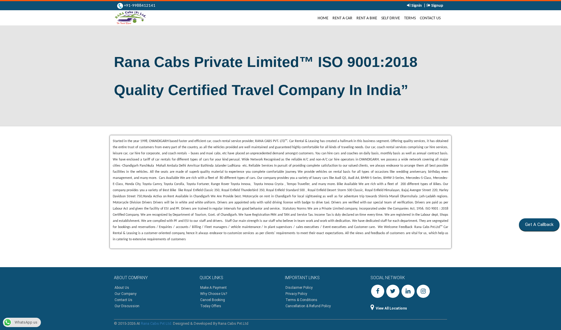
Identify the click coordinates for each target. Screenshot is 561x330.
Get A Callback (537, 224)
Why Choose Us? (213, 294)
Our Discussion (127, 306)
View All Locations (391, 308)
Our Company (125, 294)
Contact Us (430, 18)
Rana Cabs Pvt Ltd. (156, 323)
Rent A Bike (366, 18)
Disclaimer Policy (299, 288)
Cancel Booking (212, 300)
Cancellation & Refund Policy (308, 306)
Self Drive (390, 18)
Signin (417, 6)
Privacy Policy (296, 294)
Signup (436, 6)
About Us (122, 288)
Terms (410, 18)
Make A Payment (213, 288)
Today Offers (210, 306)
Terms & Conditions (301, 300)
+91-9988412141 (139, 6)
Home (324, 18)
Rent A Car (342, 18)
